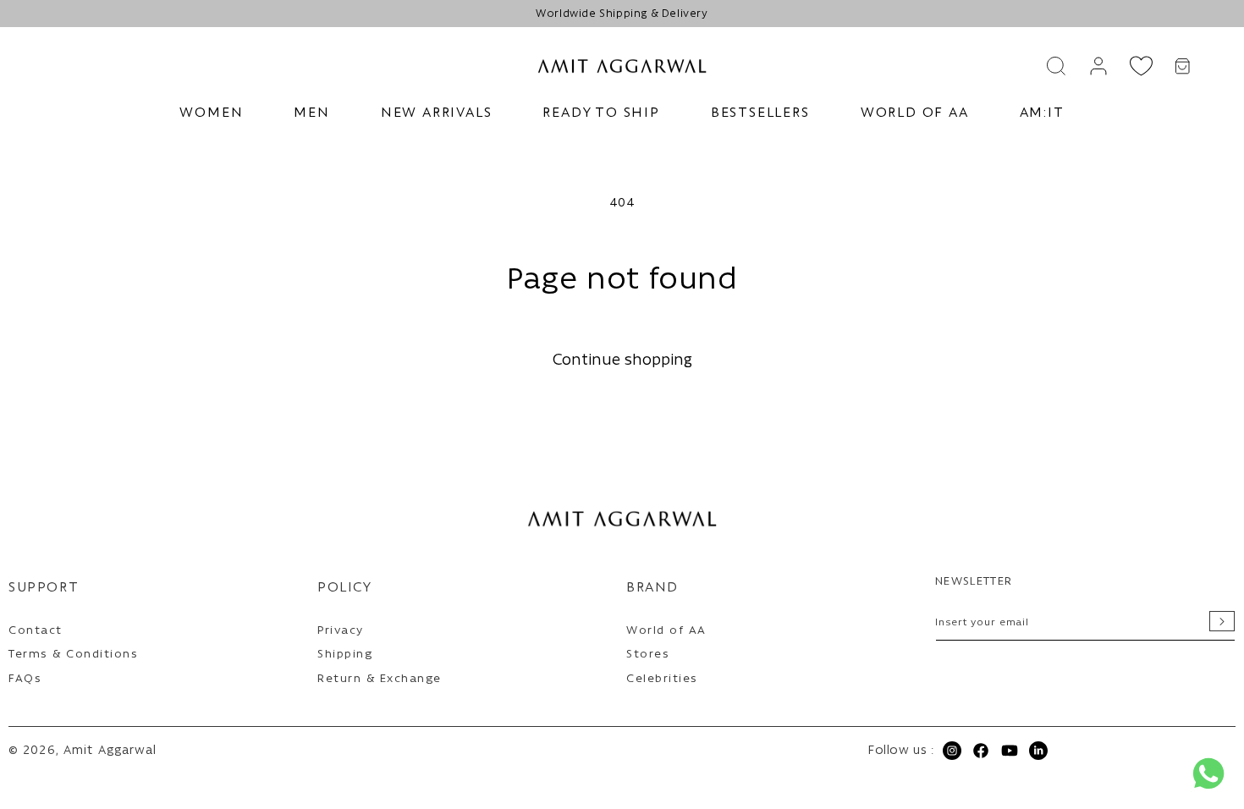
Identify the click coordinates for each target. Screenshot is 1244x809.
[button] (211, 114)
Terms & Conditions (73, 654)
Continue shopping (622, 361)
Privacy (340, 630)
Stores (647, 654)
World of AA (666, 630)
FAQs (24, 679)
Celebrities (662, 679)
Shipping (344, 654)
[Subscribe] (1222, 621)
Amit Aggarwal (110, 751)
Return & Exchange (379, 679)
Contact (35, 630)
